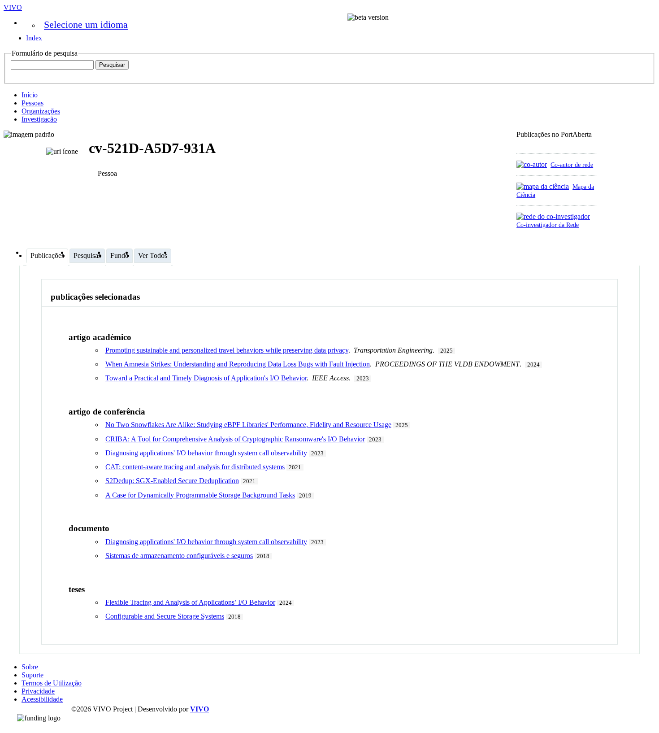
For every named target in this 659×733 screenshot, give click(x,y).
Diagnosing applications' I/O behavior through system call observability (206, 453)
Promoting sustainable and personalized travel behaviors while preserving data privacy (226, 350)
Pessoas (32, 103)
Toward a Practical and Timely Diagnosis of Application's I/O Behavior (206, 378)
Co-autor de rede (572, 164)
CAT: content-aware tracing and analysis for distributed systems (195, 467)
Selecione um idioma (86, 24)
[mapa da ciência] (542, 186)
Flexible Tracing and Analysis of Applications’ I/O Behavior (190, 602)
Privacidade (38, 691)
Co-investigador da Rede (547, 224)
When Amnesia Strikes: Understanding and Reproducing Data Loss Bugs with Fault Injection (237, 364)
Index (34, 38)
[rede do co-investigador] (553, 216)
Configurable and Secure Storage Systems (164, 616)
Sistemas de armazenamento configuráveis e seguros (179, 555)
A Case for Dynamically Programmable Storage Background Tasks (200, 495)
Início (30, 95)
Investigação (39, 119)
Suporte (32, 675)
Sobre (30, 667)
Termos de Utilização (52, 683)
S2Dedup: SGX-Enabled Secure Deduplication (172, 480)
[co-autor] (531, 164)
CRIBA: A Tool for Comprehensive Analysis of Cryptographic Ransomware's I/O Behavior (235, 439)
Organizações (41, 111)
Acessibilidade (42, 699)
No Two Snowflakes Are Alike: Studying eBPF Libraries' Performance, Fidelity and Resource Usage (248, 424)
